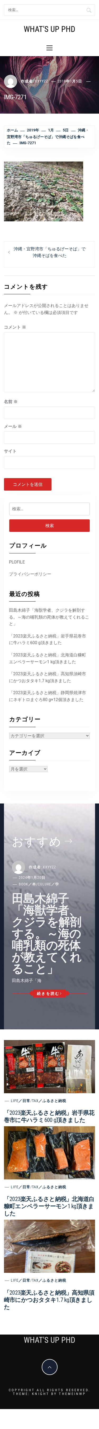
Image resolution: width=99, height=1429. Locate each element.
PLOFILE (17, 562)
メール (13, 426)
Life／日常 (20, 1101)
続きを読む (48, 993)
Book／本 (27, 884)
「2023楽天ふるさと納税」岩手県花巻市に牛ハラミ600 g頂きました (47, 639)
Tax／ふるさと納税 (49, 1101)
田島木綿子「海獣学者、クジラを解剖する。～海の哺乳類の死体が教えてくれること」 (49, 617)
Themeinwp (72, 1394)
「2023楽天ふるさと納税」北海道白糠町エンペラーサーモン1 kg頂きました (47, 658)
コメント (15, 327)
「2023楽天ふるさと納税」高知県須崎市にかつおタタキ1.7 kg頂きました (47, 677)
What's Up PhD (49, 29)
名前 (11, 401)
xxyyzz (41, 81)
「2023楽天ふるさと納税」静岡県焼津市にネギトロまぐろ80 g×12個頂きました (47, 696)
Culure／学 (48, 884)
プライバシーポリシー (30, 574)
